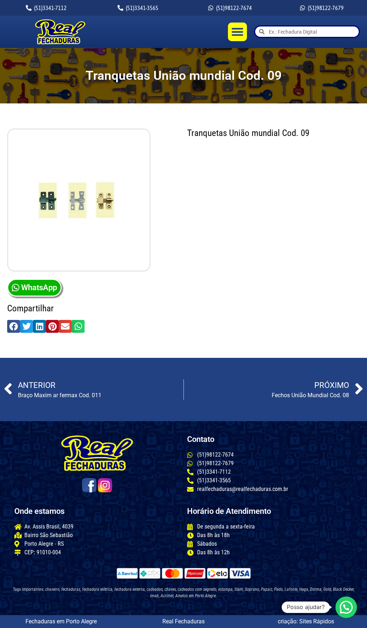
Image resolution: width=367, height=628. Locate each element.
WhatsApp (39, 287)
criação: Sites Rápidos (306, 621)
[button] (237, 32)
